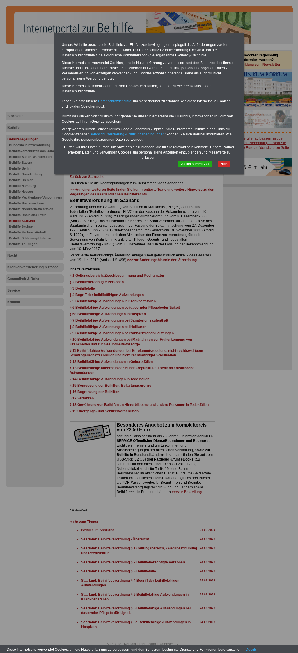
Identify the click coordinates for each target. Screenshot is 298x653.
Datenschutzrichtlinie (114, 101)
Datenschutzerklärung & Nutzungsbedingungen (127, 134)
